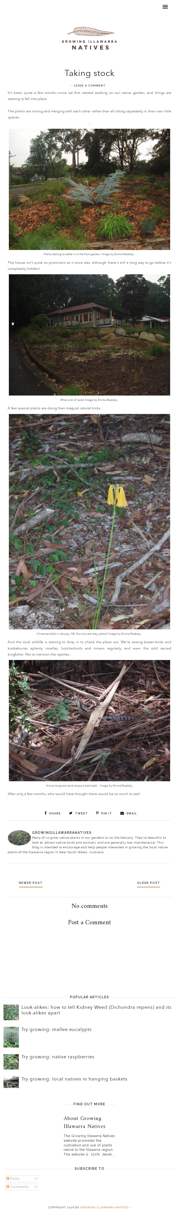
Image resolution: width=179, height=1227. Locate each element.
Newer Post (31, 883)
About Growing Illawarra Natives (85, 1122)
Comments (19, 1187)
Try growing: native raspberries (57, 1057)
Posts (14, 1179)
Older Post (148, 883)
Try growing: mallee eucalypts (56, 1029)
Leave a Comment (90, 85)
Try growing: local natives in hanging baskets (74, 1079)
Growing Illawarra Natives (104, 1207)
